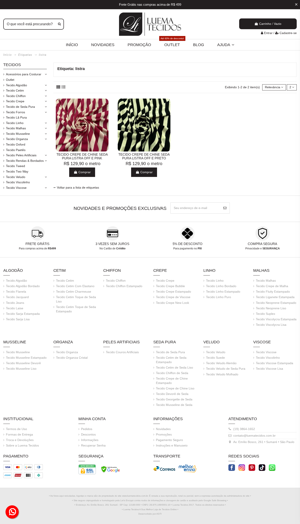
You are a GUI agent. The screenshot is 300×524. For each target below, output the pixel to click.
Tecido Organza (17, 139)
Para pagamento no (187, 248)
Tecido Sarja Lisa (18, 319)
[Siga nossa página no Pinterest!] (252, 467)
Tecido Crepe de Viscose (173, 297)
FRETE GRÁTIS (37, 244)
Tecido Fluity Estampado (273, 291)
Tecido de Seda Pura (20, 106)
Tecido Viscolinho (18, 182)
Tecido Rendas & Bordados (25, 160)
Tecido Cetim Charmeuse (73, 291)
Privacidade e (262, 248)
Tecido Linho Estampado (223, 291)
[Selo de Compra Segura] (110, 469)
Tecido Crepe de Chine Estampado (172, 381)
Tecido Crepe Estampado (173, 291)
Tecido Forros (15, 112)
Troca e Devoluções (20, 440)
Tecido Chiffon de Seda (172, 373)
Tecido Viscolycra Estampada (276, 319)
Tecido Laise (14, 308)
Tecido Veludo (15, 177)
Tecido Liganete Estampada (275, 297)
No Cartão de (112, 248)
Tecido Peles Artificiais (21, 155)
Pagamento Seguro (169, 440)
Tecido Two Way (17, 171)
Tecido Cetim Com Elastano (75, 286)
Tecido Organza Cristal (72, 357)
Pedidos (86, 429)
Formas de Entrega (19, 434)
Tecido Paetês (15, 150)
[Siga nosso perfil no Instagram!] (242, 467)
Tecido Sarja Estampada (23, 313)
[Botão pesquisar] (59, 24)
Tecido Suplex (265, 313)
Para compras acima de (37, 248)
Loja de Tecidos (162, 509)
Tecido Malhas (16, 128)
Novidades (163, 429)
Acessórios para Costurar (23, 74)
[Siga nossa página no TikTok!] (262, 467)
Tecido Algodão (16, 85)
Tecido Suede (215, 357)
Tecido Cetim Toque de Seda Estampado (76, 309)
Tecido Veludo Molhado (222, 374)
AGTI (159, 514)
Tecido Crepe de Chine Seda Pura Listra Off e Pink (82, 156)
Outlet (10, 79)
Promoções (164, 434)
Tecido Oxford (15, 144)
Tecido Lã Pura (16, 117)
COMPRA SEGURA (262, 244)
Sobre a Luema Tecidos (22, 445)
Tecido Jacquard (17, 297)
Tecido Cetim (15, 90)
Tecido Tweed (15, 166)
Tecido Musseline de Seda (174, 405)
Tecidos (12, 65)
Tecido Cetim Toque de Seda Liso (76, 299)
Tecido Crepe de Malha (272, 286)
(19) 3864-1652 (244, 429)
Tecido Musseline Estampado (26, 357)
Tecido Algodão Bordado (23, 286)
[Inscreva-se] (225, 208)
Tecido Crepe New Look (172, 302)
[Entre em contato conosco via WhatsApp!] (272, 467)
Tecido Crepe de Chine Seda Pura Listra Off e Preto (144, 156)
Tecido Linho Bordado (221, 286)
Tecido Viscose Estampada (274, 363)
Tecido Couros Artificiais (122, 352)
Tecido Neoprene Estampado (276, 302)
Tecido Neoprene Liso (271, 308)
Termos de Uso (16, 429)
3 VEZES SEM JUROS (112, 244)
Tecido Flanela (16, 291)
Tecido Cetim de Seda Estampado (171, 360)
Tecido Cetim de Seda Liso (174, 367)
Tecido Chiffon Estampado (124, 286)
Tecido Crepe (15, 101)
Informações (89, 440)
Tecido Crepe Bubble (170, 286)
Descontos (88, 434)
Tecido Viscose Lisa (269, 368)
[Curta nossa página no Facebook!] (231, 467)
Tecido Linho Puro (218, 297)
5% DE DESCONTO (187, 244)
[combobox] (33, 24)
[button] (226, 44)
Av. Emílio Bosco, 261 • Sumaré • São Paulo (263, 442)
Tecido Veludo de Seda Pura (225, 368)
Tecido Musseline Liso (21, 368)
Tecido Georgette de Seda (174, 399)
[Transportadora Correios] (164, 468)
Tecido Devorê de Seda (172, 394)
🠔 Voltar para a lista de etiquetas (76, 187)
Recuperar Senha (93, 445)
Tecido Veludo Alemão (221, 363)
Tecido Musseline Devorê (23, 363)
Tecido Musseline (18, 133)
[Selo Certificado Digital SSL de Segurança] (87, 469)
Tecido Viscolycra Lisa (271, 324)
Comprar (84, 172)
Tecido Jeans (15, 302)
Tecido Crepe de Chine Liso (175, 388)
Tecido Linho (14, 123)
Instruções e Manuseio (172, 445)
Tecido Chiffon (16, 96)
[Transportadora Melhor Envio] (187, 468)
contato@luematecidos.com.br (254, 435)
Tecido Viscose (16, 187)
